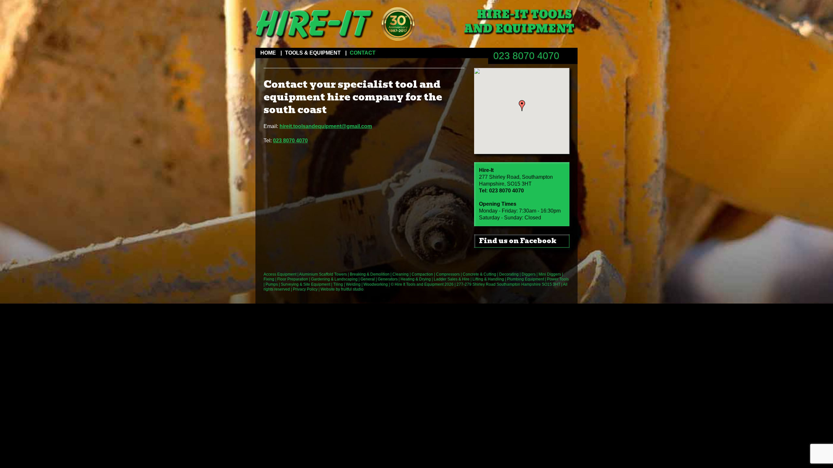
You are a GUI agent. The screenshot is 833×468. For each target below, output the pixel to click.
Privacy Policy (305, 289)
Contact (363, 53)
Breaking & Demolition (369, 274)
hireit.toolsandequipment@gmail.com (326, 126)
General (368, 279)
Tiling (338, 284)
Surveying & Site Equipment (305, 284)
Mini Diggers (550, 274)
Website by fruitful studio (342, 289)
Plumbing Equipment (525, 279)
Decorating (509, 274)
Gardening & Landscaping (334, 279)
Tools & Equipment (313, 53)
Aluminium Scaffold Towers (323, 274)
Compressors (448, 274)
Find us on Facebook (517, 241)
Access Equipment (280, 274)
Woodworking (375, 284)
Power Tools (558, 279)
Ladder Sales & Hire (452, 279)
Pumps (272, 284)
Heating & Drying (416, 279)
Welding (353, 284)
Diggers (529, 274)
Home (268, 53)
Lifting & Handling (488, 279)
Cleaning (400, 274)
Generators (388, 279)
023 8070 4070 (526, 55)
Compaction (422, 274)
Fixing (269, 279)
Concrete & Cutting (479, 274)
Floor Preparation (292, 279)
